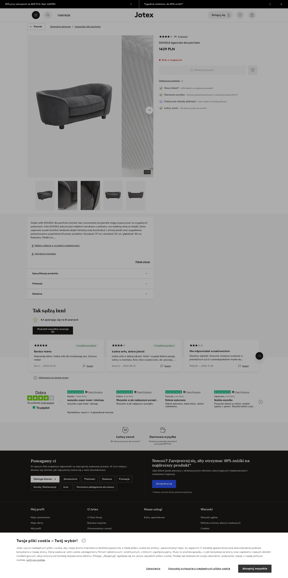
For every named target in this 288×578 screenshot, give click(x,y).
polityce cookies (35, 559)
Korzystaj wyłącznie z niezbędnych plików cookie (199, 568)
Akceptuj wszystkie (254, 568)
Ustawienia (153, 568)
